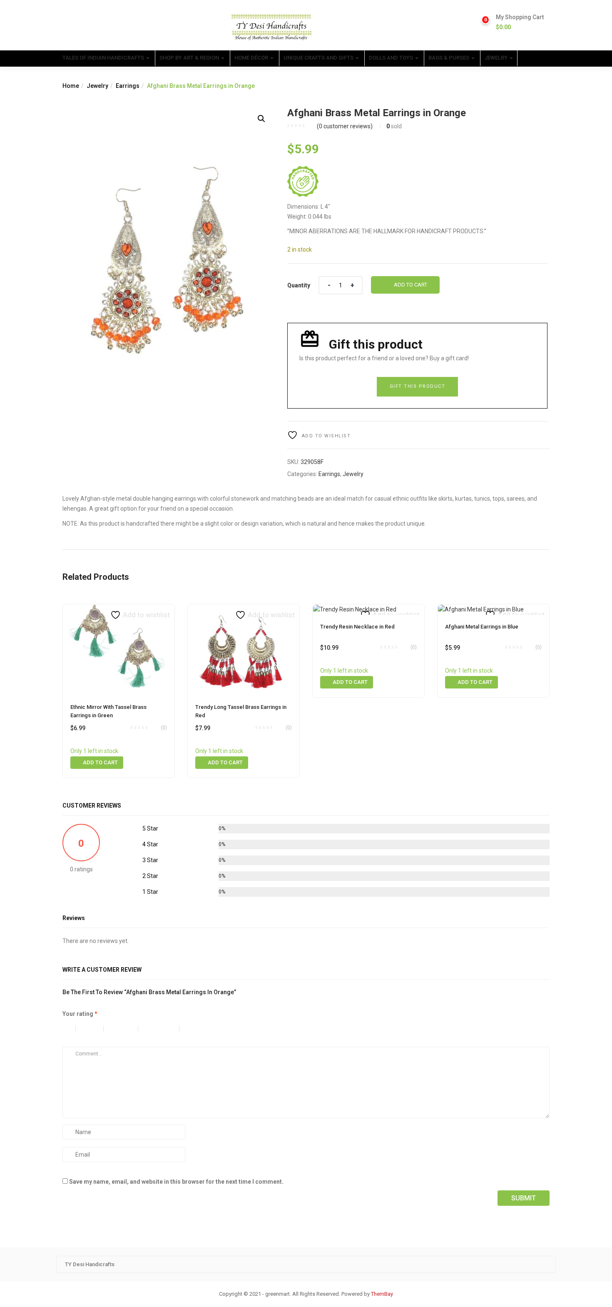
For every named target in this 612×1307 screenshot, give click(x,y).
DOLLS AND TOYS (391, 58)
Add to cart (410, 285)
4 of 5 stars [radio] (162, 1028)
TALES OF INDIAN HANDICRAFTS (103, 58)
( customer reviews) (345, 126)
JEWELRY (497, 58)
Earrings (127, 85)
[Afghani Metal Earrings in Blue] (481, 609)
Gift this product (417, 386)
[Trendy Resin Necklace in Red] (354, 609)
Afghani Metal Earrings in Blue (481, 627)
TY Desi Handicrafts (89, 1264)
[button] (520, 22)
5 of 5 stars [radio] (207, 1028)
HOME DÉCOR (251, 58)
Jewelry (97, 85)
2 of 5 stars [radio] (94, 1028)
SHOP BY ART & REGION (189, 58)
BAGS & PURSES (449, 58)
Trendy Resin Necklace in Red (357, 627)
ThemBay (382, 1294)
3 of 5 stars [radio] (125, 1028)
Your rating (79, 1013)
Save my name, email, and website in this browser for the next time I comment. (176, 1181)
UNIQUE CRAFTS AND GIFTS (319, 58)
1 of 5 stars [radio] (69, 1028)
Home (70, 85)
